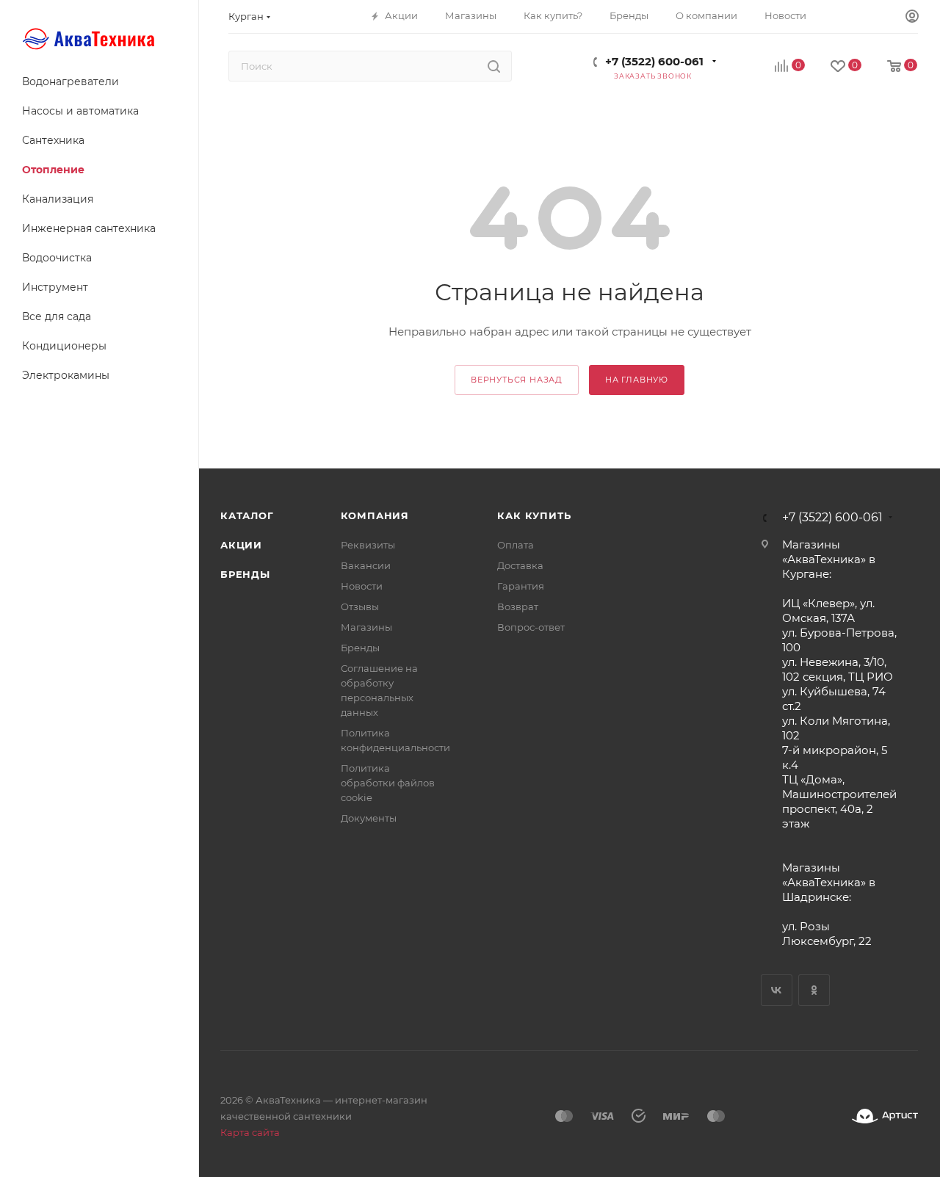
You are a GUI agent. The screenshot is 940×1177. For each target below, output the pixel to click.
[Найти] (494, 66)
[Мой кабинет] (912, 17)
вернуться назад (517, 379)
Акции (241, 545)
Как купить (534, 515)
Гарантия (520, 586)
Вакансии (366, 565)
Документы (369, 818)
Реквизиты (368, 545)
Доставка (520, 565)
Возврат (517, 606)
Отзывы (360, 606)
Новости (362, 586)
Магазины (366, 627)
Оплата (515, 545)
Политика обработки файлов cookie (388, 782)
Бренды (245, 574)
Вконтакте (776, 990)
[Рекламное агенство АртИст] (885, 1116)
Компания (375, 515)
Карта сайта (250, 1132)
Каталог (247, 515)
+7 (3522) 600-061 (654, 61)
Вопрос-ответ (531, 627)
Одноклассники (814, 990)
